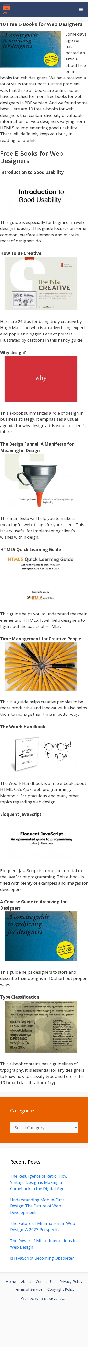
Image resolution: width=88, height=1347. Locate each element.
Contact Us (45, 1281)
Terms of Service (28, 1289)
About (26, 1281)
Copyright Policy (61, 1289)
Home (11, 1281)
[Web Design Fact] (7, 9)
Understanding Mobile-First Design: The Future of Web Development (37, 1206)
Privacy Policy (70, 1281)
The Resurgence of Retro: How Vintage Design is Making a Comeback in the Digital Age (38, 1182)
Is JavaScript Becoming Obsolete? (42, 1258)
